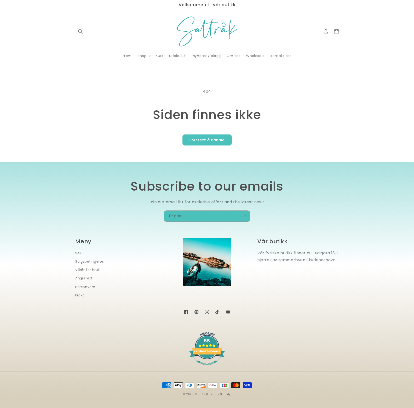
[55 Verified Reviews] (207, 367)
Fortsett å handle (207, 139)
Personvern (85, 286)
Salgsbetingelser (90, 261)
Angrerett (83, 278)
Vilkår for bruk (87, 269)
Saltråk (200, 394)
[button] (80, 31)
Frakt (79, 295)
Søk (78, 253)
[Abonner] (244, 216)
